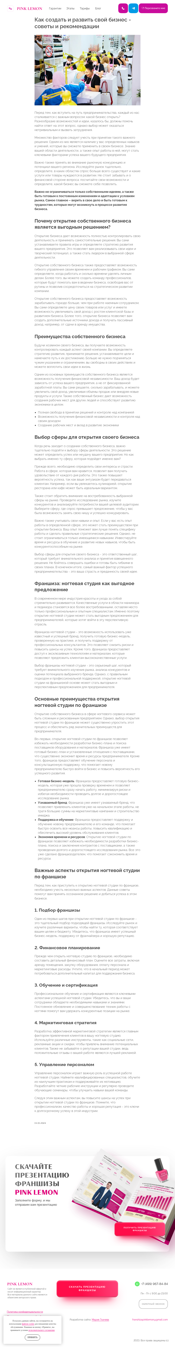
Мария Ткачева (100, 1319)
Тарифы (85, 8)
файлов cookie (28, 1324)
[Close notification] (59, 1318)
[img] (133, 8)
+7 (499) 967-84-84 (154, 1284)
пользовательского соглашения (41, 1330)
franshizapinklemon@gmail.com (150, 1319)
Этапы (70, 8)
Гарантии (55, 8)
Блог (98, 8)
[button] (87, 1294)
